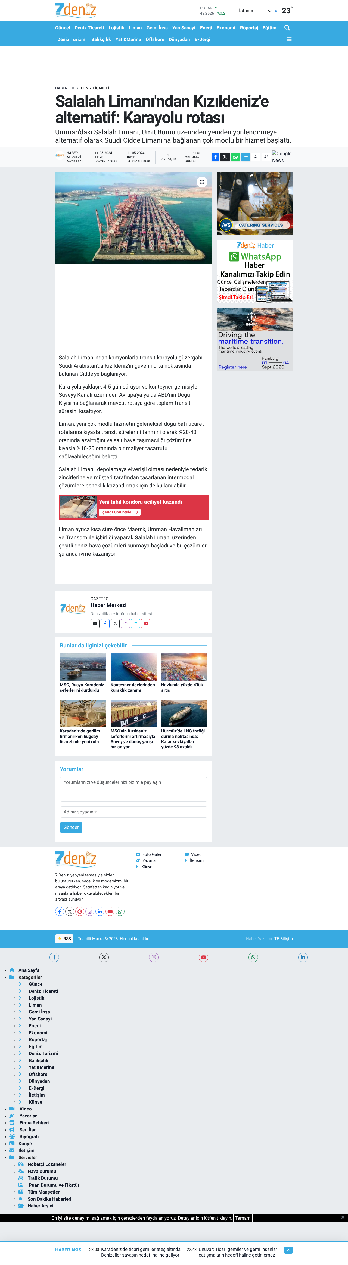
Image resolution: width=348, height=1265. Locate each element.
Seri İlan (27, 1129)
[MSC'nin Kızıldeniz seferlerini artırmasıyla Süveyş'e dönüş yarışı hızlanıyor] (134, 713)
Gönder (71, 827)
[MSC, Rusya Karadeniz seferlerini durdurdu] (83, 667)
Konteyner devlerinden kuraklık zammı (133, 687)
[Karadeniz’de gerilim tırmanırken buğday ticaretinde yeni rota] (83, 713)
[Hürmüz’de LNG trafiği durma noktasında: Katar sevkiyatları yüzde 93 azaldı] (184, 713)
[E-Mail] (95, 623)
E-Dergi (202, 39)
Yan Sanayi (183, 27)
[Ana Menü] (288, 39)
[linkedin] (303, 957)
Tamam (243, 1218)
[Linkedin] (135, 623)
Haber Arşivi (41, 1205)
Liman (135, 27)
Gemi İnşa (157, 27)
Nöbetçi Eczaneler (47, 1164)
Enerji (206, 27)
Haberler (64, 88)
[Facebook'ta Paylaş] (215, 157)
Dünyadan (179, 39)
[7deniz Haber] (75, 10)
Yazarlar (149, 860)
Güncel (62, 27)
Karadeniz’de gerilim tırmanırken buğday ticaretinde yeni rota (80, 736)
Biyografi (28, 1136)
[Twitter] (115, 623)
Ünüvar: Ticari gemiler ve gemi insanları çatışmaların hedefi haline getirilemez (238, 1252)
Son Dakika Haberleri (50, 1199)
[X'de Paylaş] (225, 157)
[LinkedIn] (99, 911)
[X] (69, 911)
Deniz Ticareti (89, 27)
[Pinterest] (79, 911)
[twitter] (104, 957)
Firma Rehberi (33, 1122)
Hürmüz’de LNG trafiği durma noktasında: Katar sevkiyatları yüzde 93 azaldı (183, 738)
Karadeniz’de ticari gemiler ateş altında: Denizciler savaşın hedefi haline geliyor (141, 1252)
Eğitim (269, 27)
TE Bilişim (283, 938)
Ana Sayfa (28, 970)
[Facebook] (105, 623)
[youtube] (203, 957)
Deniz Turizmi (72, 39)
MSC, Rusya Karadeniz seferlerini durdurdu (82, 687)
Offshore (155, 39)
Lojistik (116, 27)
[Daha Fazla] (245, 157)
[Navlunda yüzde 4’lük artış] (184, 667)
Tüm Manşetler (44, 1192)
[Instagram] (125, 623)
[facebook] (54, 957)
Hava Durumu (42, 1171)
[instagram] (154, 957)
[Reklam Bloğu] (255, 203)
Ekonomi (226, 27)
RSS (67, 938)
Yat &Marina (128, 39)
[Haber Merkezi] (73, 608)
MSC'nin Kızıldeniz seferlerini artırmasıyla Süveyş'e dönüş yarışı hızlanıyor (133, 738)
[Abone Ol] (282, 157)
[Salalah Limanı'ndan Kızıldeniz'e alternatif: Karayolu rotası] (133, 218)
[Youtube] (145, 623)
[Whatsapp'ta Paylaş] (235, 157)
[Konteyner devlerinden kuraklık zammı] (134, 667)
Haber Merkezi (108, 605)
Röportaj (249, 27)
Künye (146, 866)
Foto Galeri (152, 854)
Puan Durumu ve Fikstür (53, 1185)
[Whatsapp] (120, 911)
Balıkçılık (101, 39)
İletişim (197, 860)
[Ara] (287, 28)
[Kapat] (344, 1217)
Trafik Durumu (43, 1178)
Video (196, 854)
